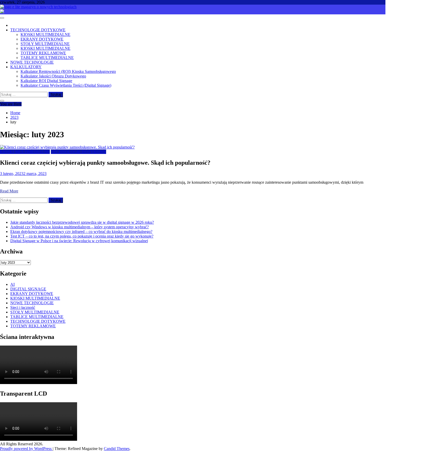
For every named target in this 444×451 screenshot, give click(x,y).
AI (12, 284)
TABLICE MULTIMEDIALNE (47, 57)
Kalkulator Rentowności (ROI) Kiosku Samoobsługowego (68, 71)
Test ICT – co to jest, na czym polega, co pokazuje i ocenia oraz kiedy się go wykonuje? (81, 236)
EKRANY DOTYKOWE (42, 39)
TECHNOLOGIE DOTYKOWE (38, 30)
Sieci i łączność (22, 307)
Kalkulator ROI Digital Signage (46, 81)
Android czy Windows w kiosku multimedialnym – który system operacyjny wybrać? (79, 227)
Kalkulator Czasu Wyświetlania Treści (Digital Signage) (66, 85)
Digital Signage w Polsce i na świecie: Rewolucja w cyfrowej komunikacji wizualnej (79, 241)
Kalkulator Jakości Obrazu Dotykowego (53, 76)
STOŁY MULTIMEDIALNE (45, 44)
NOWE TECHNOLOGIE (32, 62)
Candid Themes (117, 448)
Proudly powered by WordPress (26, 448)
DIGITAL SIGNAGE (28, 289)
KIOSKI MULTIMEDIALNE (45, 34)
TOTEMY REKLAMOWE (43, 53)
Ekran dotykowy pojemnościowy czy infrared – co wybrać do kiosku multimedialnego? (81, 231)
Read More (9, 191)
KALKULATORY (26, 67)
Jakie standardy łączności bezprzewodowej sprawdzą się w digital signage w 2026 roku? (82, 222)
